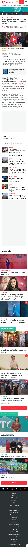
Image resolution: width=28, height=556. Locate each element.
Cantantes (4, 318)
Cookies (14, 541)
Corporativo (14, 510)
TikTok (16, 14)
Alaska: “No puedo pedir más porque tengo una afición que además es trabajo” (13, 283)
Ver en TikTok (16, 489)
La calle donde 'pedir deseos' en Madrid (14, 339)
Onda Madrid (17, 5)
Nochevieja (4, 454)
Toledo (11, 158)
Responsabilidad (14, 514)
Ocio (2, 348)
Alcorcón (4, 396)
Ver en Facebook (3, 489)
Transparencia (14, 517)
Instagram (11, 13)
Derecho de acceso (14, 524)
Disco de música (5, 292)
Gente (14, 138)
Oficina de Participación (14, 534)
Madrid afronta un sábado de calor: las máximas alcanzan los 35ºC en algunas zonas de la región (5, 186)
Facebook (2, 14)
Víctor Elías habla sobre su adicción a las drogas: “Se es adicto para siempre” (14, 362)
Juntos (3, 433)
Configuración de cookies (14, 544)
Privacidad (14, 536)
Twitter (7, 14)
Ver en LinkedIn (20, 488)
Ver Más (14, 408)
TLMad (10, 5)
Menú (26, 2)
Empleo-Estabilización (14, 527)
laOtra (14, 502)
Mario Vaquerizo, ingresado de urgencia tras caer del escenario (5, 71)
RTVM (14, 493)
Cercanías (11, 147)
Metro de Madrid (13, 167)
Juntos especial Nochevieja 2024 (14, 445)
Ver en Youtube (24, 488)
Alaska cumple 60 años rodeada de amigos (13, 261)
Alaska (13, 59)
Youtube (25, 13)
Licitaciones (14, 529)
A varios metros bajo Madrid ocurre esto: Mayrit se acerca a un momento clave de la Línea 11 (5, 170)
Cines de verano (13, 176)
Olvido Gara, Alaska (8, 17)
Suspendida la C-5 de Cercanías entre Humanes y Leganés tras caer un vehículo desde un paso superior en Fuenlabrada (5, 150)
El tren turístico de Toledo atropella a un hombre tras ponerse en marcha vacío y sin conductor (5, 160)
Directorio (14, 519)
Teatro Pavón (12, 193)
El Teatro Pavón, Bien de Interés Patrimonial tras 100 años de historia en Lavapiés (5, 196)
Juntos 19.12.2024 (14, 424)
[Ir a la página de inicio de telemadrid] (7, 2)
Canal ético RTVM (14, 531)
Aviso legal (14, 539)
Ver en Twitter (7, 489)
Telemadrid (14, 497)
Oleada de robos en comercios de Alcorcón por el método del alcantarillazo (14, 387)
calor (10, 184)
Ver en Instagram (11, 488)
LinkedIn (21, 13)
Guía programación (14, 505)
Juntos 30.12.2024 (14, 466)
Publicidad (14, 522)
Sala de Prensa (14, 512)
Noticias (4, 5)
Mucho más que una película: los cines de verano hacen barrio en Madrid (5, 179)
